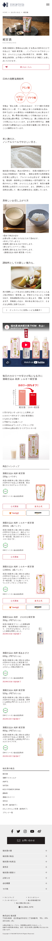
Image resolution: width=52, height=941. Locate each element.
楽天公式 (38, 506)
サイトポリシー (33, 897)
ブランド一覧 (8, 812)
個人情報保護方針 (34, 900)
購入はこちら (26, 67)
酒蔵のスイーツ (9, 797)
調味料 (5, 793)
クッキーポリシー (11, 900)
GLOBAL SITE (27, 907)
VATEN (5, 786)
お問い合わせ (28, 840)
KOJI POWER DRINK (11, 789)
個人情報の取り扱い (23, 903)
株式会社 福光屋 (9, 916)
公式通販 (15, 506)
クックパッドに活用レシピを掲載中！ (26, 310)
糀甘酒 (5, 774)
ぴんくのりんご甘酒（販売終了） (16, 809)
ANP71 (5, 782)
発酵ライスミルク (10, 778)
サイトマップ (9, 897)
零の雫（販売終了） (10, 805)
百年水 (5, 801)
